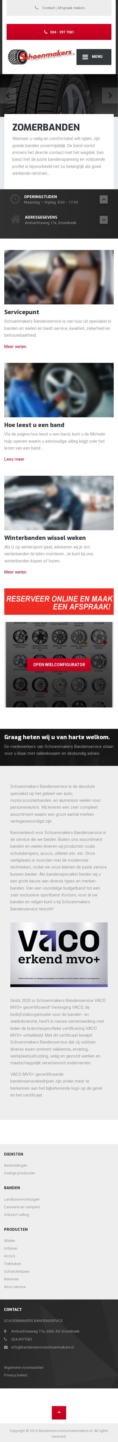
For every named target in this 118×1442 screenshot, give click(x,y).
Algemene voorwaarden (24, 1367)
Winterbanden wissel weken (45, 538)
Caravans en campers (22, 1207)
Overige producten (19, 1173)
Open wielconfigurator (59, 664)
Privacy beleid (15, 1375)
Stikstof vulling (16, 1215)
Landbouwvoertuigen (22, 1199)
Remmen (11, 1279)
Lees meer (14, 459)
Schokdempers (17, 1271)
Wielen (9, 1240)
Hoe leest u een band (34, 425)
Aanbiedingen (15, 1165)
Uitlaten (10, 1248)
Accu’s (9, 1256)
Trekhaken (12, 1264)
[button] (8, 95)
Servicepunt (21, 312)
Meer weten (15, 346)
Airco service (14, 1287)
